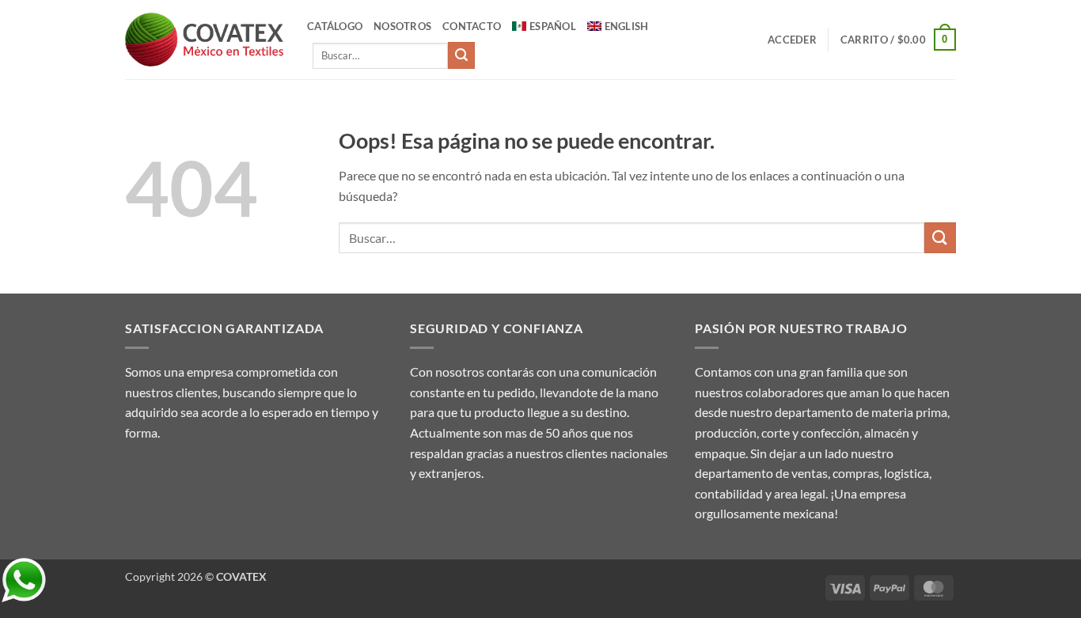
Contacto (471, 26)
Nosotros (402, 26)
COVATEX (241, 576)
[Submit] (461, 55)
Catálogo (334, 26)
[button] (792, 39)
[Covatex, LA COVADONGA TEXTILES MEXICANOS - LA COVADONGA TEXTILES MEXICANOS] (204, 40)
